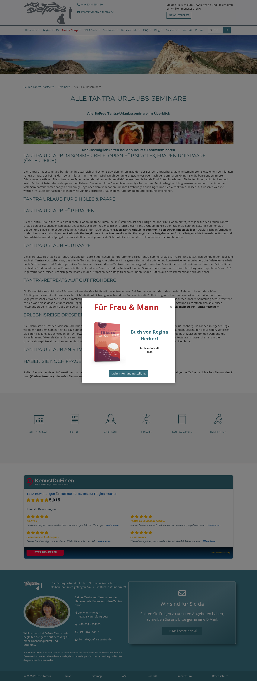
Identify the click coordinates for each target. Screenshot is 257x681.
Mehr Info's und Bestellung (128, 373)
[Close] (171, 307)
